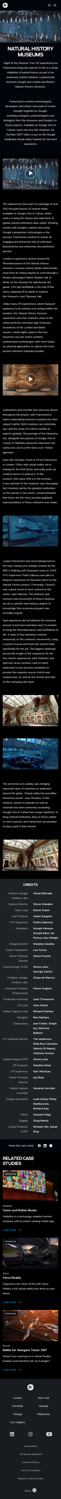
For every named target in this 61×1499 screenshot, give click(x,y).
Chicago (17, 1414)
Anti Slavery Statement (30, 1454)
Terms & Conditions (30, 1470)
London (17, 1398)
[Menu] (49, 5)
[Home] (30, 1387)
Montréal (17, 1406)
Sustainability (30, 1446)
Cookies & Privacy (30, 1462)
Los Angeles (17, 1422)
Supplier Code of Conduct (30, 1478)
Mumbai (43, 1406)
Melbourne (43, 1414)
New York (43, 1398)
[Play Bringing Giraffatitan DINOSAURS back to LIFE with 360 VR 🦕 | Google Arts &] (30, 379)
